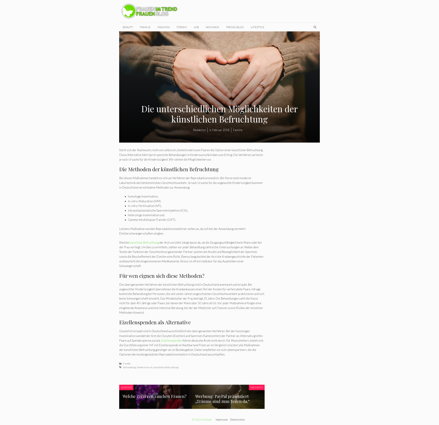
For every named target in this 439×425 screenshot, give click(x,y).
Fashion (163, 27)
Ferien (182, 27)
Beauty (128, 27)
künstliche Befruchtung (144, 242)
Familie (145, 27)
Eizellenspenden (171, 340)
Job (196, 27)
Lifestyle (257, 27)
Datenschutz (237, 419)
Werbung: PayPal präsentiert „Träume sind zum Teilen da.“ (222, 398)
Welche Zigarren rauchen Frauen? (154, 396)
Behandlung (129, 367)
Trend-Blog (235, 27)
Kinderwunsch (144, 367)
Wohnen (212, 27)
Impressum (222, 419)
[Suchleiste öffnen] (315, 27)
